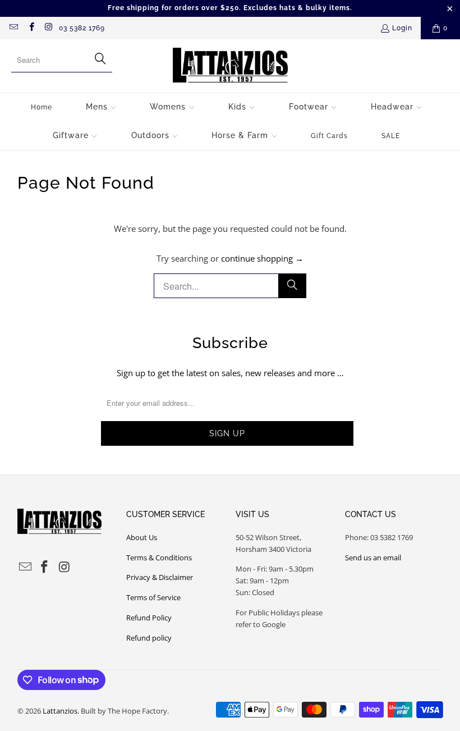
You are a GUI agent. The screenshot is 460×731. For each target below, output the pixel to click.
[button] (101, 107)
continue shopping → (262, 258)
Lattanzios (60, 711)
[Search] (292, 285)
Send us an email (373, 557)
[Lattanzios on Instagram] (48, 28)
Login (402, 28)
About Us (141, 537)
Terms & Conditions (159, 557)
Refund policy (149, 638)
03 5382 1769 (82, 28)
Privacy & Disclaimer (159, 577)
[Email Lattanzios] (13, 28)
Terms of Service (153, 597)
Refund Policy (149, 618)
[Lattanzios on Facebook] (30, 28)
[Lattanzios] (230, 66)
